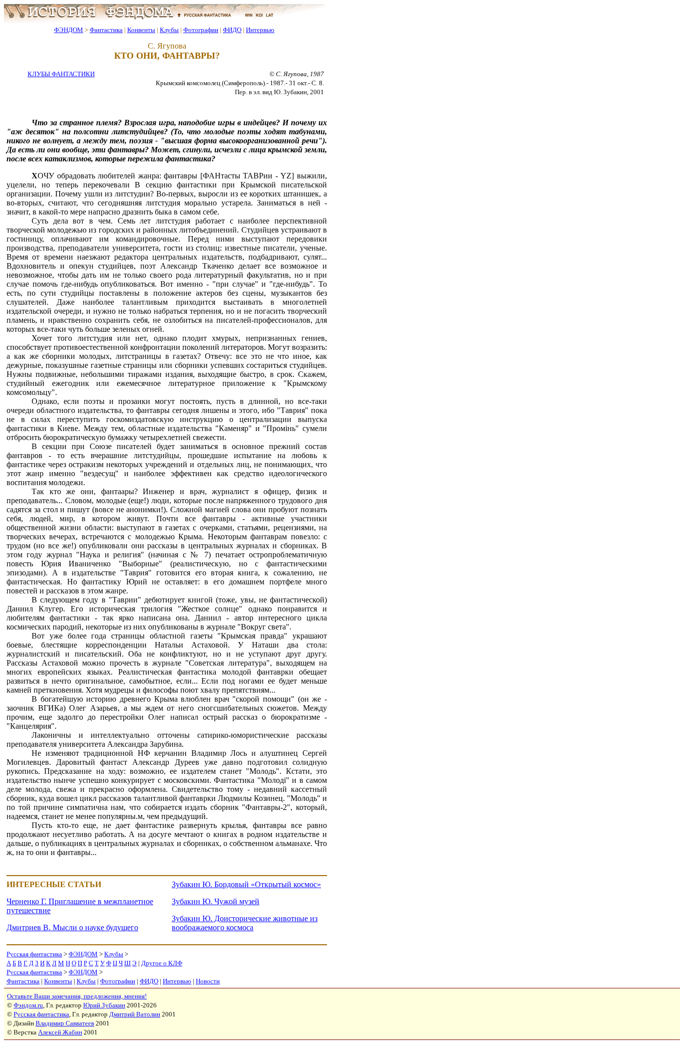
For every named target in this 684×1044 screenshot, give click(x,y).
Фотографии (200, 30)
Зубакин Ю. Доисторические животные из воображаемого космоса (244, 923)
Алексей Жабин (60, 1032)
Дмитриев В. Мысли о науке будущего (72, 927)
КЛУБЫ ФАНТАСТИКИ (61, 74)
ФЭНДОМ (68, 30)
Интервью (260, 30)
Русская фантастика (34, 954)
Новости (208, 981)
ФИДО (232, 30)
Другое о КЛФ (161, 963)
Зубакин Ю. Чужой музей (215, 901)
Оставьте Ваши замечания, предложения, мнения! (77, 996)
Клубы (169, 30)
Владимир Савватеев (65, 1023)
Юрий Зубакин (104, 1005)
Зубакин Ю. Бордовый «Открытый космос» (246, 884)
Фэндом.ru (28, 1005)
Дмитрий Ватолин (134, 1014)
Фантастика (106, 30)
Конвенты (141, 30)
